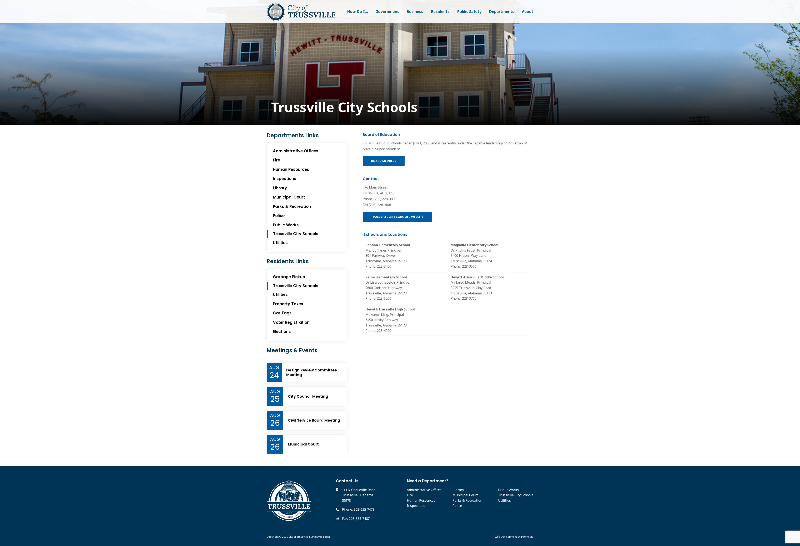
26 (275, 423)
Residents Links (288, 261)
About (527, 11)
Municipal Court (289, 197)
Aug (274, 367)
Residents (440, 11)
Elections (282, 331)
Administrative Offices (295, 151)
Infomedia (527, 537)
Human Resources (291, 169)
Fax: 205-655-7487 (356, 518)
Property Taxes (288, 304)
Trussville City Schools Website (397, 217)
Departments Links (293, 135)
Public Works (286, 225)
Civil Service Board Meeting (314, 420)
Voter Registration (291, 322)
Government (387, 11)
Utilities (280, 243)
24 (274, 375)
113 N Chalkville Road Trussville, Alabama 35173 (358, 495)
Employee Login (320, 537)
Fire (276, 160)
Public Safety (469, 11)
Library (280, 188)
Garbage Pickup (289, 277)
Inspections (284, 178)
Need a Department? (427, 481)
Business (414, 11)
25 (275, 399)
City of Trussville (298, 537)
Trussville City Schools (343, 107)
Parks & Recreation (292, 206)
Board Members (383, 161)
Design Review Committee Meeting (311, 372)
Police (279, 215)
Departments (501, 11)
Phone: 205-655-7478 (358, 509)
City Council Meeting (308, 396)
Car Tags (282, 313)
